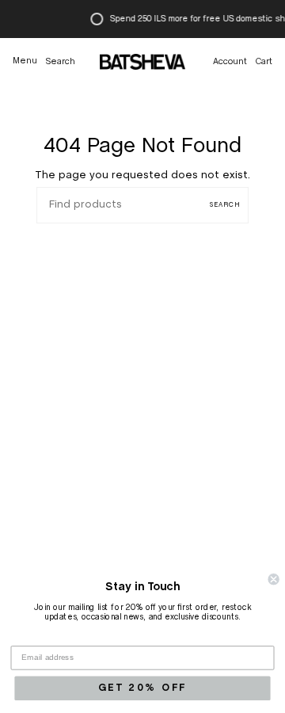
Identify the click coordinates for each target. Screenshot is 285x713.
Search (225, 205)
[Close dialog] (274, 579)
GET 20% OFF (142, 687)
